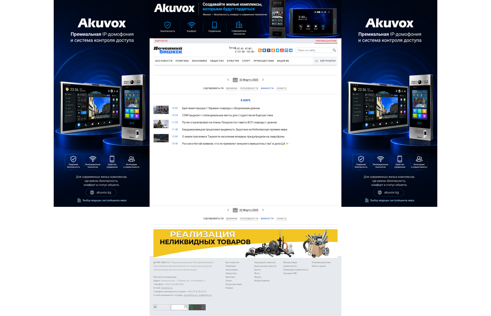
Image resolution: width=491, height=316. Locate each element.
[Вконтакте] (264, 50)
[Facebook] (268, 50)
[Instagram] (286, 50)
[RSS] (260, 50)
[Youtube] (282, 50)
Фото (257, 273)
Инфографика (261, 280)
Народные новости (264, 262)
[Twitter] (277, 50)
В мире (245, 100)
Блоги (257, 270)
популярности (249, 88)
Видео (257, 277)
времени (231, 88)
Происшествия (264, 61)
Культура (233, 61)
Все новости (163, 61)
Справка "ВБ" (290, 273)
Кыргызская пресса (265, 266)
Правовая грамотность (295, 270)
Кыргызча (161, 41)
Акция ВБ (283, 61)
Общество (217, 61)
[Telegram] (290, 50)
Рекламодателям (326, 41)
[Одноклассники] (273, 50)
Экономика (199, 61)
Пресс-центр (319, 266)
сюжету (281, 88)
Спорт (246, 61)
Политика (182, 61)
